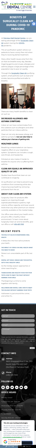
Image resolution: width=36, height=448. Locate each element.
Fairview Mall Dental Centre (14, 38)
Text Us (28, 446)
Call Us (9, 446)
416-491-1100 (19, 224)
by (18, 446)
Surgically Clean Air (19, 73)
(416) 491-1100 (12, 375)
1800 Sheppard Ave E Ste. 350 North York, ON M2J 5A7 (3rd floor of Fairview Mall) (19, 364)
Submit (32, 348)
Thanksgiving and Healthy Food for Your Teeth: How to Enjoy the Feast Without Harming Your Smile (16, 275)
